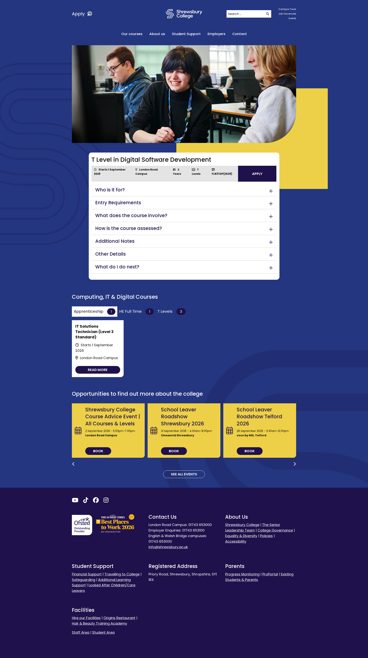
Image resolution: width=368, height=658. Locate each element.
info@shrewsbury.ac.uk (168, 547)
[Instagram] (106, 501)
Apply (79, 14)
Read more (98, 369)
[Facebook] (96, 501)
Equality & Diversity (241, 535)
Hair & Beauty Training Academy (99, 623)
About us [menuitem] (157, 33)
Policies (266, 535)
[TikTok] (85, 501)
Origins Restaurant (119, 617)
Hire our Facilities (86, 617)
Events (292, 18)
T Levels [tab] (170, 311)
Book (98, 451)
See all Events (184, 474)
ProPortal (270, 574)
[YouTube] (75, 501)
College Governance (275, 530)
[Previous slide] (73, 464)
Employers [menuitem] (216, 33)
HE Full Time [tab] (134, 311)
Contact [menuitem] (239, 33)
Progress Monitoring (242, 574)
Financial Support (87, 574)
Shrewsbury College (242, 524)
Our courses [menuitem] (131, 33)
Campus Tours (287, 9)
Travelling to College (122, 574)
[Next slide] (294, 464)
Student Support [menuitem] (186, 33)
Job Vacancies (287, 13)
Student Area (103, 632)
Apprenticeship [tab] (93, 311)
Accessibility (235, 541)
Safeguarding (83, 579)
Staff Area (80, 632)
